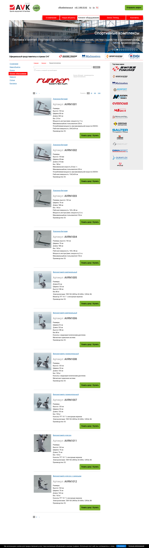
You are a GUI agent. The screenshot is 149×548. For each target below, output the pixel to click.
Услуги (12, 70)
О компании (51, 17)
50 (91, 93)
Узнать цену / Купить (90, 135)
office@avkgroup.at (65, 8)
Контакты (134, 17)
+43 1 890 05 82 (81, 8)
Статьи (12, 80)
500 (95, 93)
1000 (99, 93)
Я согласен (121, 546)
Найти (96, 67)
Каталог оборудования (88, 17)
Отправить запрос (134, 8)
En (90, 8)
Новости (13, 77)
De (94, 8)
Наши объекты (68, 17)
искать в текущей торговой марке (46, 70)
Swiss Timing (113, 17)
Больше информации (136, 546)
